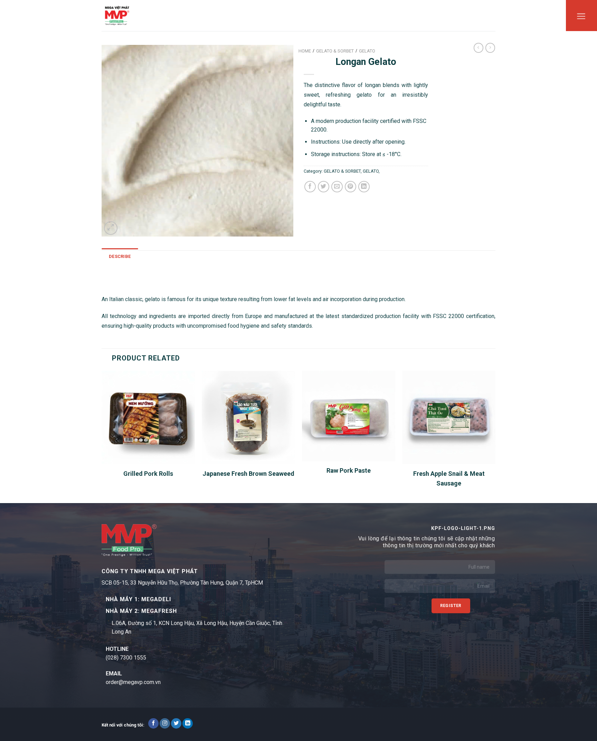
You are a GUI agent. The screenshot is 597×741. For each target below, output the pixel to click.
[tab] (120, 256)
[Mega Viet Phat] (117, 15)
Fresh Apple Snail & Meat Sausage (449, 478)
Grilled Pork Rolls (148, 473)
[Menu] (581, 18)
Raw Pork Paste (348, 470)
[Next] (495, 436)
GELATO (371, 171)
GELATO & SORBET (342, 171)
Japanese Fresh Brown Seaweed (248, 473)
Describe (120, 256)
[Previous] (102, 436)
